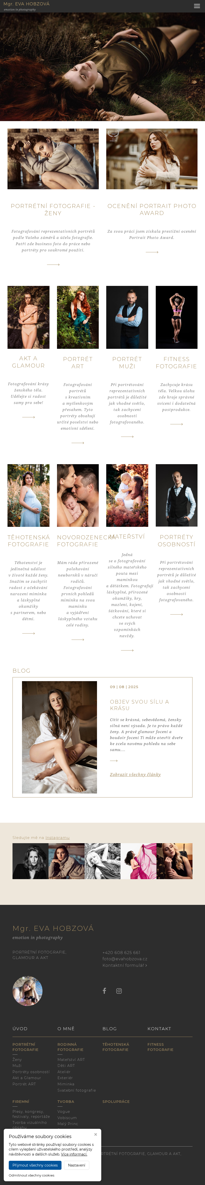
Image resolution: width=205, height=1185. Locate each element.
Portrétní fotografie (25, 1047)
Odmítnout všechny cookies (31, 1175)
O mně (66, 1028)
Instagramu (58, 837)
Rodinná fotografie (71, 1047)
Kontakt (160, 1028)
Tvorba (66, 1101)
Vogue (64, 1111)
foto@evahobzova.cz (125, 959)
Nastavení (76, 1165)
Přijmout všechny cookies (35, 1165)
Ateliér (64, 1072)
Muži (17, 1065)
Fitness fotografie (161, 1047)
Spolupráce (116, 1101)
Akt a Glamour (26, 1078)
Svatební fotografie (77, 1090)
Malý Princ (68, 1124)
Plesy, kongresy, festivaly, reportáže (31, 1114)
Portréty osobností (31, 1072)
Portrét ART (24, 1084)
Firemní (20, 1101)
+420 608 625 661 (121, 952)
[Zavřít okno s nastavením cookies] (95, 1135)
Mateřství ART (71, 1059)
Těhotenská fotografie (115, 1047)
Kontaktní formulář (124, 965)
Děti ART (66, 1065)
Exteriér (65, 1078)
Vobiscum (67, 1118)
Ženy (17, 1059)
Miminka (66, 1084)
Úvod (20, 1028)
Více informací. (74, 1154)
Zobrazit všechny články (135, 774)
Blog (109, 1028)
